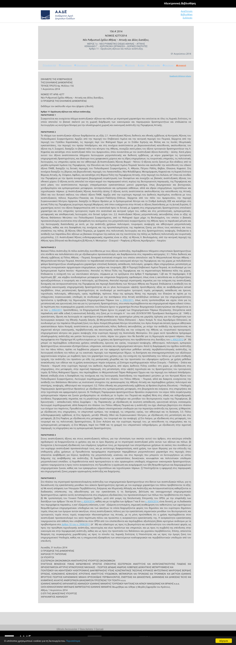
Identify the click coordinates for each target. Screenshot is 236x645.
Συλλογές (187, 17)
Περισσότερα (73, 640)
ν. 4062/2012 (176, 339)
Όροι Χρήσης (86, 629)
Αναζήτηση (186, 11)
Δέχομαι (223, 640)
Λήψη (141, 65)
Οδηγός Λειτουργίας (67, 629)
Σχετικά (99, 629)
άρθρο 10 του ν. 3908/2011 (75, 524)
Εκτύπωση (169, 65)
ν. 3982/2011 (127, 300)
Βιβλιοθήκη (186, 14)
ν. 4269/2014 (87, 501)
